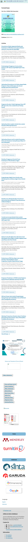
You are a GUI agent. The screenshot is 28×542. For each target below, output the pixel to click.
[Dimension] (14, 485)
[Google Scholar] (14, 493)
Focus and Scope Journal (10, 384)
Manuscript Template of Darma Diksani (14, 361)
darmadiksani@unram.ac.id (16, 526)
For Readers (9, 536)
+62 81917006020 (17, 525)
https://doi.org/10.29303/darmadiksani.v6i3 (14, 34)
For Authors (9, 535)
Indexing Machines (9, 402)
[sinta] (14, 471)
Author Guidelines (9, 386)
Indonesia (4, 504)
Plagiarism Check (8, 399)
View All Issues (4, 334)
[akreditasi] (14, 355)
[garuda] (14, 478)
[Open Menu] (1, 1)
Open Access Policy (9, 393)
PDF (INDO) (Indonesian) (9, 62)
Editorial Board (8, 390)
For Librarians (9, 538)
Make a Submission (7, 375)
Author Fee (7, 395)
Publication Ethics (9, 397)
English (4, 502)
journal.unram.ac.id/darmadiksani (14, 529)
